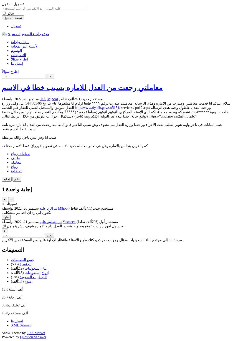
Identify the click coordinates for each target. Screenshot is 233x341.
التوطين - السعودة (33, 277)
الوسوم (16, 51)
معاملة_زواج (20, 154)
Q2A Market (36, 333)
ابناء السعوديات (36, 268)
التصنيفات (18, 55)
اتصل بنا (17, 321)
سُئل (43, 99)
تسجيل (16, 26)
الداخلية (16, 171)
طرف (15, 158)
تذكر (10, 13)
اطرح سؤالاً (19, 59)
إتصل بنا (17, 63)
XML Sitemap (21, 325)
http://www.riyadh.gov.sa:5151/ (97, 108)
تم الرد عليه (48, 208)
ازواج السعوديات (37, 273)
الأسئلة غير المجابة (24, 46)
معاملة (16, 162)
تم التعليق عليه (51, 222)
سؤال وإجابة (20, 42)
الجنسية (25, 264)
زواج (14, 167)
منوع (28, 281)
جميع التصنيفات (22, 260)
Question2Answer (33, 337)
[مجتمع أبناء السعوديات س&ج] (25, 34)
